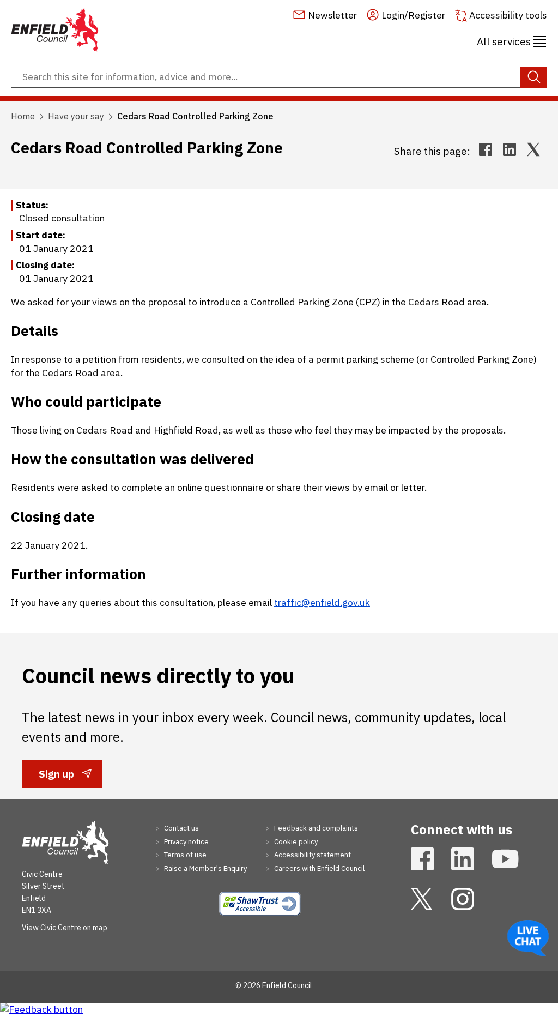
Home (23, 116)
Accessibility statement (311, 854)
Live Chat (528, 938)
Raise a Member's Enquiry (204, 868)
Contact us (180, 828)
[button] (511, 39)
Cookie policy (295, 841)
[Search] (533, 77)
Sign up (56, 777)
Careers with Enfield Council (318, 868)
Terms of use (184, 854)
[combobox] (279, 77)
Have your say (76, 116)
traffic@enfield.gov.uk (322, 602)
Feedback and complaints (315, 828)
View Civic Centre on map (64, 928)
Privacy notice (185, 841)
